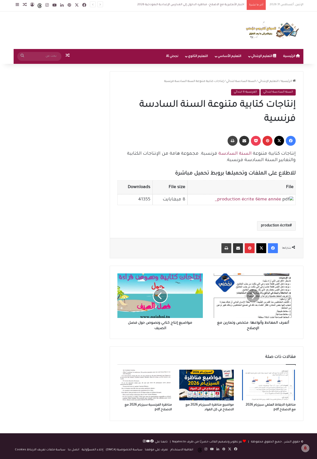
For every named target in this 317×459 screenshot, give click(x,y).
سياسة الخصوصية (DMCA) (124, 450)
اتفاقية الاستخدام (181, 450)
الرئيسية (289, 56)
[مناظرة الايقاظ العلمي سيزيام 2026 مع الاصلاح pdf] (268, 385)
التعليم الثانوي (198, 56)
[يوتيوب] (148, 442)
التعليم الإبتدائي (262, 56)
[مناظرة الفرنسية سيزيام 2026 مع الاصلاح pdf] (144, 385)
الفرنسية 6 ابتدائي (245, 92)
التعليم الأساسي (229, 56)
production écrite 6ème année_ (248, 199)
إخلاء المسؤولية (92, 450)
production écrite (275, 226)
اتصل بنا (73, 450)
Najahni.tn (179, 442)
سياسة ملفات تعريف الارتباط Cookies (40, 450)
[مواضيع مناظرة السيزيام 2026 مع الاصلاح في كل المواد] (206, 385)
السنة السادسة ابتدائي (241, 81)
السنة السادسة (235, 153)
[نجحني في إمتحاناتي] (273, 30)
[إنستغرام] (144, 442)
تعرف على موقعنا (156, 450)
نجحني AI (172, 56)
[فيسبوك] (152, 442)
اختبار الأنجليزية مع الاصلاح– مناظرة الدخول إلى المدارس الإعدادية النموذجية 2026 (190, 4)
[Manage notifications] (305, 448)
